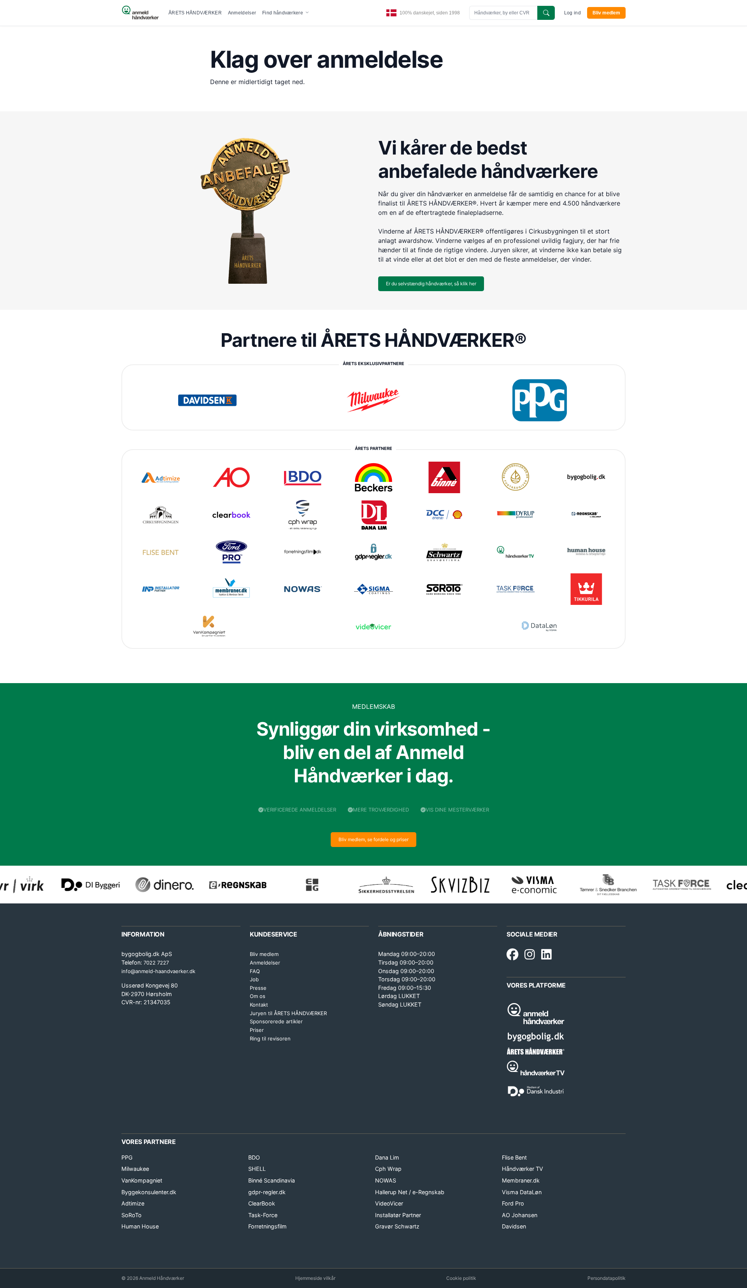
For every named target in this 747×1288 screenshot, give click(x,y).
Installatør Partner (398, 1215)
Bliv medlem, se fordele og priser (373, 839)
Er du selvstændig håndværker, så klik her (431, 283)
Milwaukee (135, 1168)
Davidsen (514, 1226)
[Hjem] (140, 12)
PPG (127, 1157)
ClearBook (261, 1203)
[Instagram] (529, 955)
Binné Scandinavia (271, 1180)
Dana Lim (387, 1157)
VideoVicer (389, 1203)
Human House (140, 1226)
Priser (257, 1030)
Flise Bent (514, 1157)
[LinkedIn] (546, 955)
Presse (258, 988)
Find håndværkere (283, 13)
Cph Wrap (388, 1168)
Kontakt (259, 1005)
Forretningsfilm (267, 1226)
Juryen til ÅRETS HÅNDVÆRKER (288, 1013)
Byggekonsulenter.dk (148, 1192)
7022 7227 (156, 962)
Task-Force (262, 1215)
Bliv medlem (606, 13)
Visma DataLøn (522, 1192)
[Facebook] (512, 955)
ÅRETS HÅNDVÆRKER (195, 13)
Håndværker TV (522, 1168)
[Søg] (546, 13)
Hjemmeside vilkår (315, 1278)
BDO (254, 1157)
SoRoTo (131, 1215)
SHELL (257, 1168)
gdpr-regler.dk (267, 1192)
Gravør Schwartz (397, 1226)
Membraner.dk (521, 1180)
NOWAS (385, 1180)
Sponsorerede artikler (276, 1021)
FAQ (255, 971)
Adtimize (132, 1203)
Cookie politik (461, 1278)
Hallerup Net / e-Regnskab (409, 1192)
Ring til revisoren (270, 1038)
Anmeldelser (242, 13)
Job (254, 979)
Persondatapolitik (606, 1278)
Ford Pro (513, 1203)
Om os (257, 996)
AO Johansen (519, 1215)
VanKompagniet (141, 1180)
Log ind (572, 13)
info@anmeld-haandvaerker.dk (158, 971)
